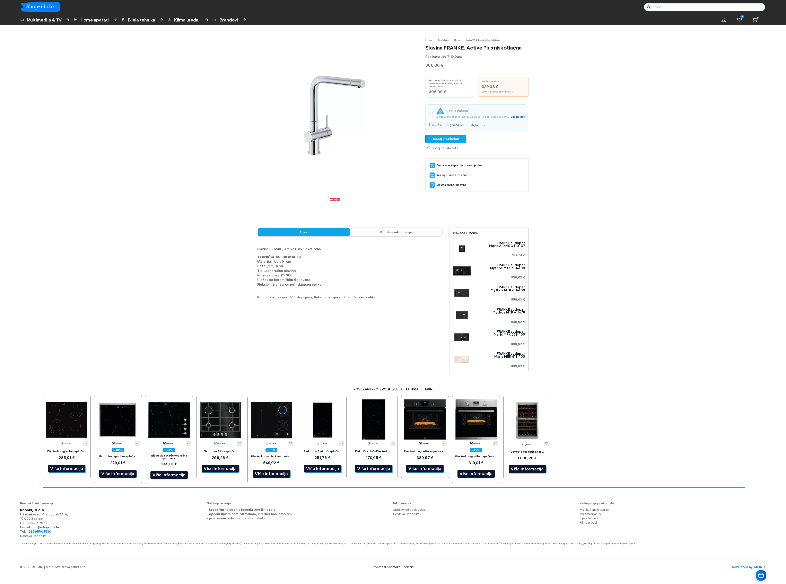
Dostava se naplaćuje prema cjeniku (459, 165)
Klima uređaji (187, 19)
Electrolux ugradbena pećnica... (425, 451)
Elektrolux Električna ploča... (322, 451)
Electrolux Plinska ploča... (220, 451)
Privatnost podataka (386, 567)
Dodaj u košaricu (446, 139)
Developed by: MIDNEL (749, 567)
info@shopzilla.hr (45, 527)
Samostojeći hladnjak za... (527, 451)
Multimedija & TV (44, 19)
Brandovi (229, 19)
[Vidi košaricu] (758, 19)
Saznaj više (518, 116)
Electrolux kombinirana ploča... (271, 456)
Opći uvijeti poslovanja (409, 510)
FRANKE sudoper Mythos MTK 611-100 (508, 288)
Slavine (457, 40)
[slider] (394, 487)
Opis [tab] (303, 232)
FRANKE (472, 233)
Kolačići (409, 567)
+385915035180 (39, 531)
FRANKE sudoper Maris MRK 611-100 (509, 355)
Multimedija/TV (590, 514)
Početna (428, 40)
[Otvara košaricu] (761, 575)
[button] (739, 19)
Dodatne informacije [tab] (396, 232)
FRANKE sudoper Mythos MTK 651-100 (507, 266)
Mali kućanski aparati (594, 510)
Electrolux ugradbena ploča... (66, 451)
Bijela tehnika (141, 19)
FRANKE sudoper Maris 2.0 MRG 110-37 (507, 244)
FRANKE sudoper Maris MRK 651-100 (509, 332)
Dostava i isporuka (33, 536)
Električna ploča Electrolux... (374, 451)
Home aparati (95, 19)
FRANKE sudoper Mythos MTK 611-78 (508, 310)
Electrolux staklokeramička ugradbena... (169, 457)
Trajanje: (435, 124)
